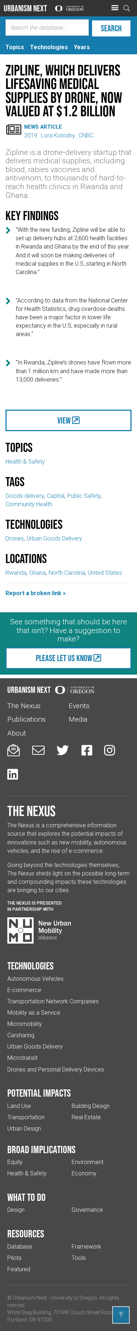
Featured (18, 1269)
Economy (84, 1173)
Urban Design (24, 1128)
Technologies (30, 966)
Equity (15, 1162)
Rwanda (15, 572)
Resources (25, 1234)
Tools (79, 1257)
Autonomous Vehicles (35, 978)
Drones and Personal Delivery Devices (55, 1069)
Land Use (19, 1105)
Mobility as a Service (33, 1012)
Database (19, 1246)
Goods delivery (24, 495)
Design (15, 1209)
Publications (26, 719)
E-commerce (24, 990)
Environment (87, 1162)
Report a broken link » (35, 593)
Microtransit (22, 1057)
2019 (30, 135)
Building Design (91, 1105)
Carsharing (20, 1035)
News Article (43, 127)
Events (79, 706)
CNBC (86, 135)
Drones (14, 538)
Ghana (37, 572)
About (16, 733)
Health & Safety (25, 461)
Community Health (28, 504)
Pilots (14, 1257)
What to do (26, 1197)
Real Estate (86, 1117)
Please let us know (64, 658)
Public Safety (83, 495)
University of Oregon (73, 1298)
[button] (114, 8)
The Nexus (24, 706)
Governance (87, 1209)
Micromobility (24, 1023)
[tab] (14, 47)
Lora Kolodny (58, 135)
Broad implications (41, 1149)
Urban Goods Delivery (54, 538)
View (64, 420)
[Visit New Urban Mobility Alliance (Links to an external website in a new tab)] (39, 930)
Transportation (26, 1117)
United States (105, 572)
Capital (55, 495)
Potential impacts (39, 1093)
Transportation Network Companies (53, 1001)
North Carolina (67, 572)
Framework (86, 1246)
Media (78, 719)
